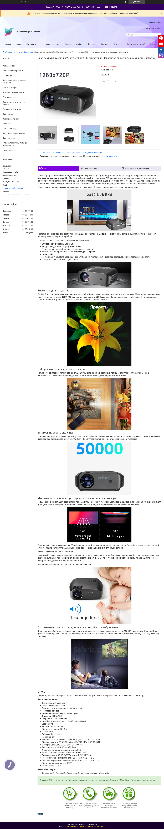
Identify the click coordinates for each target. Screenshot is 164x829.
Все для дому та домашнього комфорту (16, 81)
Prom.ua (94, 824)
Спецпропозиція (10, 128)
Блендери (7, 123)
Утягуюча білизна (10, 97)
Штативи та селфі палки (13, 92)
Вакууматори (8, 114)
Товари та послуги (14, 52)
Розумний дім (9, 66)
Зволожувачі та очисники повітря (14, 103)
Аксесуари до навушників (14, 133)
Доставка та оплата (50, 44)
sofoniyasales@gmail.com (13, 188)
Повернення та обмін (74, 44)
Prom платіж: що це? (136, 44)
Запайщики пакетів (11, 119)
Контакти (105, 44)
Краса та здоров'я (11, 87)
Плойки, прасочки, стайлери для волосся (15, 144)
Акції (19, 44)
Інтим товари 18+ (10, 150)
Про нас (91, 44)
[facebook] (39, 815)
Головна (7, 44)
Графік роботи (110, 7)
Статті (117, 44)
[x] (41, 815)
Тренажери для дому (12, 109)
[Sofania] (9, 31)
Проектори (28, 52)
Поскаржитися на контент (74, 826)
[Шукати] (158, 35)
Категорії (30, 44)
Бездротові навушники (13, 70)
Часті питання (9, 138)
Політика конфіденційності (95, 826)
